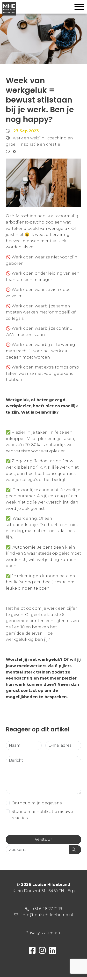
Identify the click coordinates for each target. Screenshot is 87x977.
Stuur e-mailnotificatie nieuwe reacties (42, 814)
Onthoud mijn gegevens (37, 803)
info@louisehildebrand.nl (47, 915)
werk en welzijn (28, 138)
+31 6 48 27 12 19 (47, 908)
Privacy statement (43, 932)
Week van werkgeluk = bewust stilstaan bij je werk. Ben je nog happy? (40, 100)
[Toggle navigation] (79, 8)
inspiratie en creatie (40, 144)
